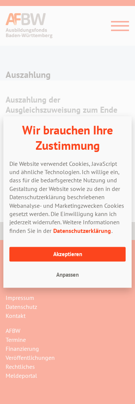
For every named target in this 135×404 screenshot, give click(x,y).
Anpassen (67, 274)
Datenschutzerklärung (82, 230)
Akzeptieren (67, 253)
